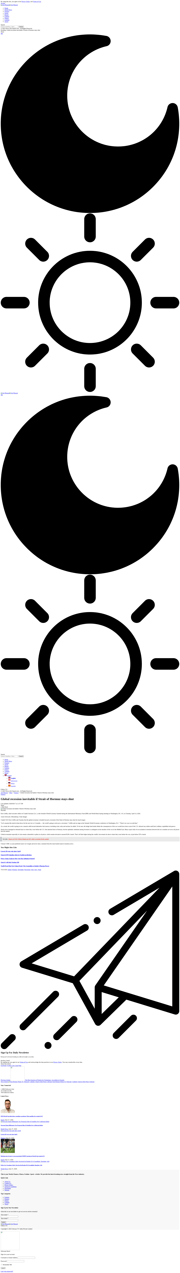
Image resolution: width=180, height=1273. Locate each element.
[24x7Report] (9, 5)
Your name (4, 1215)
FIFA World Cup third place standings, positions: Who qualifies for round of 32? (22, 1116)
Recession (27, 869)
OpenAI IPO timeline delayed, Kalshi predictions (16, 855)
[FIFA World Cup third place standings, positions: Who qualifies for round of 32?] (8, 1112)
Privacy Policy (25, 1)
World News (4, 1129)
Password (3, 1261)
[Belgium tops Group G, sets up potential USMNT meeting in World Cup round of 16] (8, 1152)
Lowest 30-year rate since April (11, 851)
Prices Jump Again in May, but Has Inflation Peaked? (18, 858)
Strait (39, 869)
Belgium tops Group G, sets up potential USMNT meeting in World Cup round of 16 (23, 1156)
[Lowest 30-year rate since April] (11, 1130)
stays (35, 869)
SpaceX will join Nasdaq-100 (10, 862)
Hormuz (14, 869)
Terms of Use (37, 1)
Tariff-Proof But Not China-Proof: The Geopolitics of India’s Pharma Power (25, 866)
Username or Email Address (9, 1257)
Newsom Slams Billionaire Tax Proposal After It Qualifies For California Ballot (22, 1125)
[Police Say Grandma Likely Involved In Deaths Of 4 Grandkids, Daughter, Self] (25, 1161)
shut (32, 869)
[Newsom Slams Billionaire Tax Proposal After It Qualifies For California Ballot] (25, 1121)
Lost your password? (7, 1271)
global (9, 869)
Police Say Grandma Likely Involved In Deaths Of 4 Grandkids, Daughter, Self (21, 1165)
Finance (3, 794)
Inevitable (21, 869)
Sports (2, 1120)
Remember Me (7, 1264)
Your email (4, 1218)
